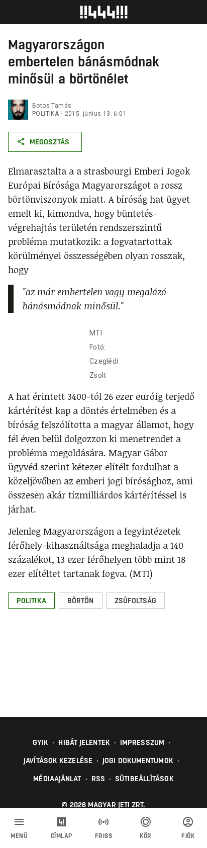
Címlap (61, 835)
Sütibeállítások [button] (144, 779)
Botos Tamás (51, 105)
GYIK (40, 742)
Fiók (187, 835)
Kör (146, 835)
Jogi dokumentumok (137, 760)
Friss (104, 835)
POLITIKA (45, 113)
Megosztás (49, 142)
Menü (19, 835)
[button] (31, 600)
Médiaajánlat (57, 779)
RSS (98, 779)
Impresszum (142, 742)
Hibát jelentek (84, 742)
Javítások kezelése (58, 760)
